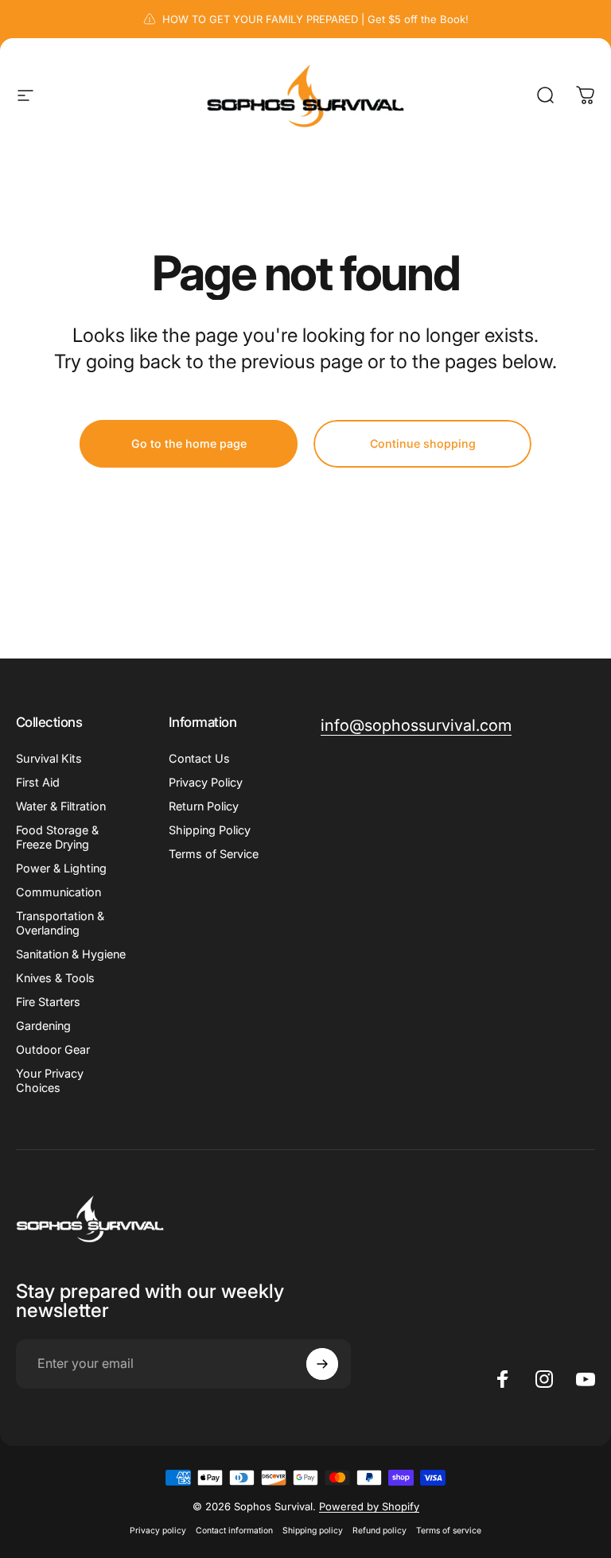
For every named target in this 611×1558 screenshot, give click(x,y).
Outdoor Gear (53, 1049)
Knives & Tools (55, 978)
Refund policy (379, 1530)
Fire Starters (48, 1001)
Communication (58, 892)
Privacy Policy (206, 782)
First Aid (38, 782)
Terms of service (448, 1530)
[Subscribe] (322, 1364)
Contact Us (199, 758)
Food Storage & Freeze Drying (57, 837)
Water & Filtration (61, 806)
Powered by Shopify (369, 1506)
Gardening (43, 1025)
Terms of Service (214, 854)
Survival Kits (49, 758)
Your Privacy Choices (50, 1080)
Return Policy (204, 806)
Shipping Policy (210, 830)
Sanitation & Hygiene (71, 954)
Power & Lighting (61, 868)
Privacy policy (158, 1530)
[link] (416, 726)
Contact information (234, 1530)
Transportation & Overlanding (60, 923)
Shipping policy (312, 1530)
